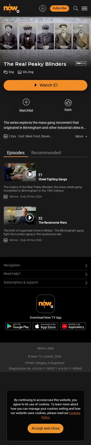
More (79, 136)
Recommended (46, 152)
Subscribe (59, 8)
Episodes (16, 152)
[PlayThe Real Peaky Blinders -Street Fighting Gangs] (20, 172)
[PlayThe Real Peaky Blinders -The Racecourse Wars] (20, 215)
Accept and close (46, 428)
